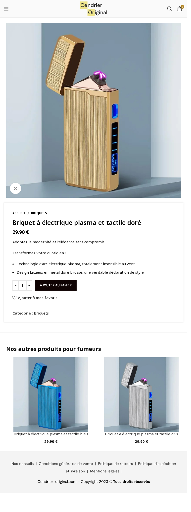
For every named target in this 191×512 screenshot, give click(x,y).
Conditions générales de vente (66, 463)
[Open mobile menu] (6, 9)
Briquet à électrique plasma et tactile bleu (51, 433)
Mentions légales (105, 471)
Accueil (19, 213)
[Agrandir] (15, 188)
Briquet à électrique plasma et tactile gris (141, 433)
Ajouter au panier (56, 285)
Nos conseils (22, 463)
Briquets (39, 213)
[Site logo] (93, 8)
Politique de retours (115, 463)
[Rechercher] (170, 9)
